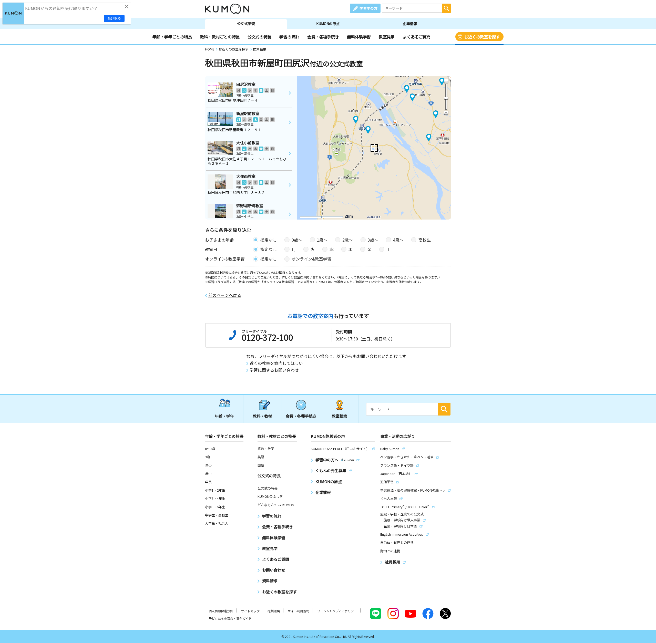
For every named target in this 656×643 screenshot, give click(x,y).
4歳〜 (398, 240)
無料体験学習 (359, 37)
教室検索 (339, 416)
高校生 (424, 240)
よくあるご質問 (416, 37)
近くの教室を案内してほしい (276, 363)
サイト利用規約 (298, 611)
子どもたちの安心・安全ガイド (230, 618)
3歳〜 (373, 240)
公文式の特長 (259, 37)
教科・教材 (262, 416)
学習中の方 (368, 8)
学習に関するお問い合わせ (274, 370)
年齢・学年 (224, 416)
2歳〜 (347, 240)
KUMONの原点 (328, 23)
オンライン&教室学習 (311, 259)
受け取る (114, 18)
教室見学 (386, 37)
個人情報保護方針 (221, 611)
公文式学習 (246, 23)
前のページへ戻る (224, 295)
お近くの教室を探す (482, 37)
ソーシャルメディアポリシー (337, 611)
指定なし (268, 240)
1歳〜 (322, 240)
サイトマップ (250, 611)
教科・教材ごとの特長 (220, 37)
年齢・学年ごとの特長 (172, 37)
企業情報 (410, 23)
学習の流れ (289, 37)
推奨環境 (274, 611)
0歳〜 (297, 240)
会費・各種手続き (323, 37)
